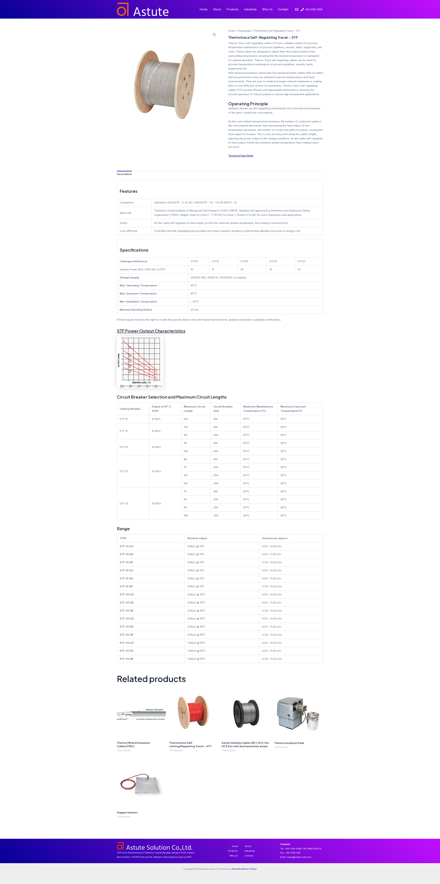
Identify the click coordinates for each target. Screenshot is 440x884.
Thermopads (244, 30)
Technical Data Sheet (240, 155)
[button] (214, 34)
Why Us (267, 9)
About (217, 9)
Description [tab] (124, 174)
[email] (297, 9)
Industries (250, 9)
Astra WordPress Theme (244, 869)
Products (232, 9)
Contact (283, 9)
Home (203, 9)
